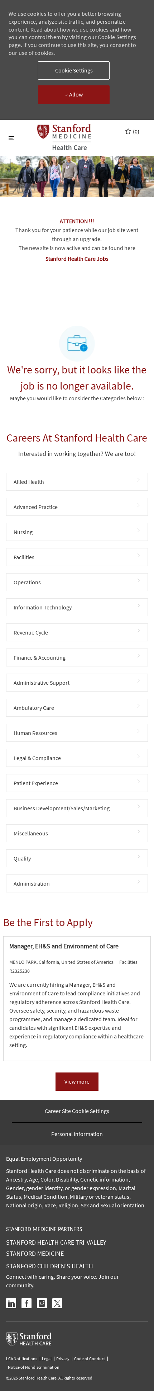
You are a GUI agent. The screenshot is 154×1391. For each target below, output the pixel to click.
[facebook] (26, 1303)
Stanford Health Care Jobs (77, 258)
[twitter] (57, 1303)
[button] (74, 70)
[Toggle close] (11, 137)
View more (77, 1081)
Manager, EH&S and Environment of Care (64, 946)
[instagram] (42, 1303)
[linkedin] (11, 1303)
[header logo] (64, 137)
